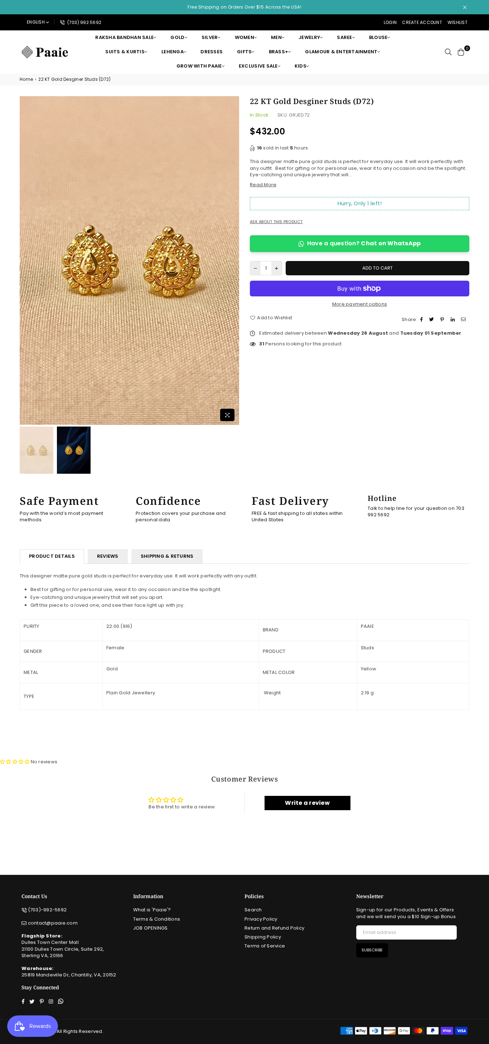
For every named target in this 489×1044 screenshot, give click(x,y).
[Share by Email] (464, 319)
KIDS (300, 66)
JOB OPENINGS (150, 928)
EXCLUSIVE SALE (258, 66)
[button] (15, 761)
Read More (263, 184)
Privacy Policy (261, 919)
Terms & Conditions (156, 919)
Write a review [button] (307, 803)
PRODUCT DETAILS (52, 556)
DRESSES (211, 51)
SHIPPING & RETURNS (167, 556)
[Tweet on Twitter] (432, 319)
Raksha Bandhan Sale (124, 37)
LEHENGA (172, 51)
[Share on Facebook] (422, 319)
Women (244, 37)
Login (390, 22)
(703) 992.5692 (83, 22)
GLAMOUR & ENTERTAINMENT (341, 51)
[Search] (448, 51)
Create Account (422, 22)
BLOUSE (378, 37)
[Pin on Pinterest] (443, 319)
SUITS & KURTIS (125, 51)
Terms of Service (265, 945)
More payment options (359, 304)
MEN (276, 37)
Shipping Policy (263, 937)
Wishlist (457, 22)
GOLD (177, 37)
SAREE (344, 37)
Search (253, 909)
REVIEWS (107, 556)
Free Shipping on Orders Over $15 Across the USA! (244, 7)
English (36, 22)
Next (233, 260)
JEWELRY (309, 37)
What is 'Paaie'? (152, 909)
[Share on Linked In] (453, 319)
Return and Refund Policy (274, 928)
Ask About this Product (276, 222)
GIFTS (244, 51)
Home (26, 79)
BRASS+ (279, 51)
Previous (26, 260)
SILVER (210, 37)
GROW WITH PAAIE (199, 66)
